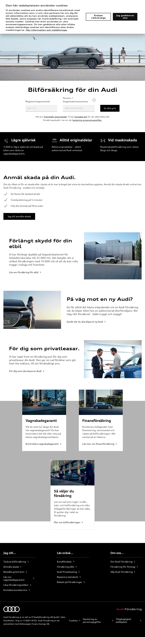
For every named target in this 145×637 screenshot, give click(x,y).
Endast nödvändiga (98, 16)
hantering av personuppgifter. (87, 120)
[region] (72, 17)
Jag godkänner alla (125, 16)
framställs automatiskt (55, 117)
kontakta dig (81, 117)
